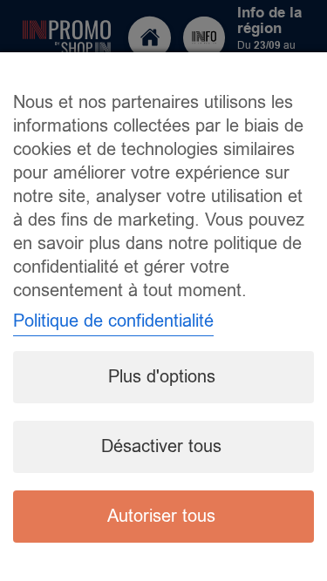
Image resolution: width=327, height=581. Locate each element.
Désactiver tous (161, 446)
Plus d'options (161, 376)
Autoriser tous (161, 516)
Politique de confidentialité (113, 321)
